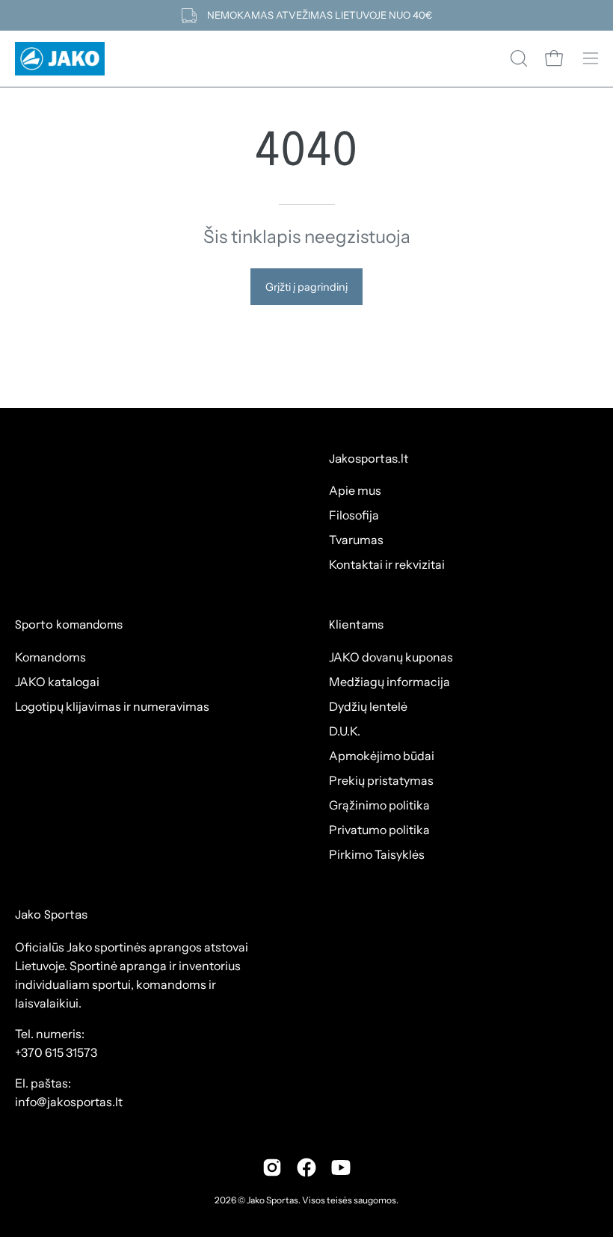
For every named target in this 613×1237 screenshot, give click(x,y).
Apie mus (355, 490)
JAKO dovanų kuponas (391, 657)
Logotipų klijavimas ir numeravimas (112, 706)
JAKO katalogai (57, 681)
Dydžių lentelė (368, 706)
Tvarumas (356, 539)
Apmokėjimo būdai (381, 755)
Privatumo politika (379, 829)
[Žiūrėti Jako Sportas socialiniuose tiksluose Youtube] (341, 1167)
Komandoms (50, 657)
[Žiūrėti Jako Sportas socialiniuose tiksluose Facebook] (306, 1167)
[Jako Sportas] (60, 58)
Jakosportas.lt (369, 460)
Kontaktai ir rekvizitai (387, 564)
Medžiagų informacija (389, 681)
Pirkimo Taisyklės (377, 854)
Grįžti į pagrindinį (306, 287)
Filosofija (354, 515)
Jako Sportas (272, 1200)
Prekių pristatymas (381, 780)
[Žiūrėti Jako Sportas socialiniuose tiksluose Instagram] (272, 1167)
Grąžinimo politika (379, 805)
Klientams (356, 626)
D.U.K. (344, 731)
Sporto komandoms (69, 626)
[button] (517, 58)
